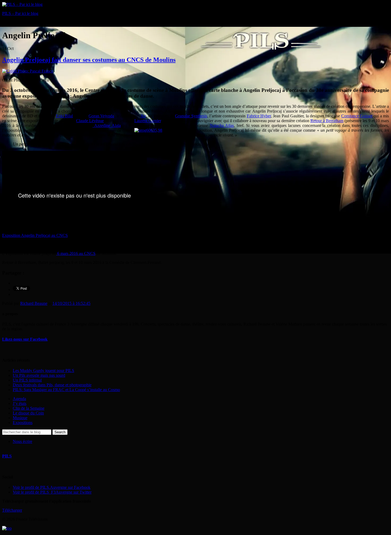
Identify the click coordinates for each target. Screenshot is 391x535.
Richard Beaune (33, 303)
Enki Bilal (64, 116)
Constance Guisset (356, 116)
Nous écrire (22, 441)
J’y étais (19, 403)
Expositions (22, 422)
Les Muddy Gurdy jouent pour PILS (43, 370)
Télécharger (12, 510)
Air (143, 116)
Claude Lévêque (90, 120)
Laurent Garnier (147, 120)
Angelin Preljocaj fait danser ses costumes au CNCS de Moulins (89, 59)
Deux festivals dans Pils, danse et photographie (52, 385)
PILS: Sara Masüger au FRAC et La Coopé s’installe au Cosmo (66, 389)
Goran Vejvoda (101, 116)
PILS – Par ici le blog (20, 13)
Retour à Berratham (326, 120)
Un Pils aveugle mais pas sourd (39, 375)
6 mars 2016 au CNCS (75, 253)
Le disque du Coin (28, 413)
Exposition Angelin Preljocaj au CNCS (35, 235)
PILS (7, 456)
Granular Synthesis (191, 116)
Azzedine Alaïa (107, 125)
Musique (20, 418)
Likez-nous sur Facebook (25, 339)
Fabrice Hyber (259, 116)
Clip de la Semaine (28, 408)
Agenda (19, 398)
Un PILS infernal (27, 380)
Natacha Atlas (222, 125)
